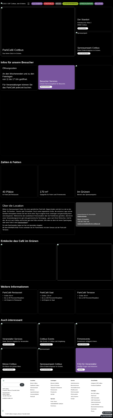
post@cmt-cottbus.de (8, 398)
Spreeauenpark (86, 3)
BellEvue (99, 3)
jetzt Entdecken (46, 344)
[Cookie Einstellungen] (3, 413)
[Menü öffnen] (28, 3)
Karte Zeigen (82, 28)
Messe (58, 3)
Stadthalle (48, 3)
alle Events (37, 3)
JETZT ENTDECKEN (83, 53)
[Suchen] (22, 384)
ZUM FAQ (80, 369)
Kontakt (108, 413)
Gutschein (107, 416)
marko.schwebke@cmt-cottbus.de (88, 224)
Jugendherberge (70, 3)
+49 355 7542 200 (7, 396)
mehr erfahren (45, 86)
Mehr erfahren (82, 344)
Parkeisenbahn (22, 222)
